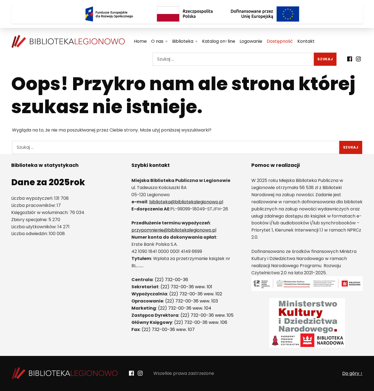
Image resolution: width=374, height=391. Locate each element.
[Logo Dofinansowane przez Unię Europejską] (265, 14)
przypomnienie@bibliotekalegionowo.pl (173, 230)
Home (140, 41)
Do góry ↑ (352, 373)
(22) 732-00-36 (171, 279)
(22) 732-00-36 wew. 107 (168, 329)
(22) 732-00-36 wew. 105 (207, 315)
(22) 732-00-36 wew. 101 (186, 287)
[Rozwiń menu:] (166, 41)
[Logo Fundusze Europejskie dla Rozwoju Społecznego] (109, 14)
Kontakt (306, 41)
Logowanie (251, 41)
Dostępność (280, 41)
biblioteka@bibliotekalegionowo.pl (186, 202)
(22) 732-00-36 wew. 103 (191, 301)
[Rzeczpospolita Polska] (187, 14)
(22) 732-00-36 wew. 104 (184, 308)
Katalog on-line (218, 41)
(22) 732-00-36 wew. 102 (195, 294)
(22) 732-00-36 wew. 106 (200, 322)
